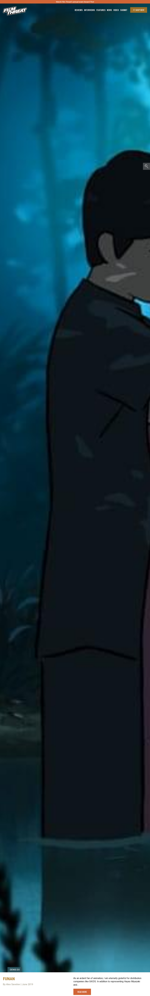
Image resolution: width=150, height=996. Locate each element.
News (109, 10)
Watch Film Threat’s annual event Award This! (75, 2)
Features (100, 10)
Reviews (79, 10)
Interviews (89, 10)
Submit (123, 10)
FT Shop (138, 9)
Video (116, 10)
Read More (82, 991)
